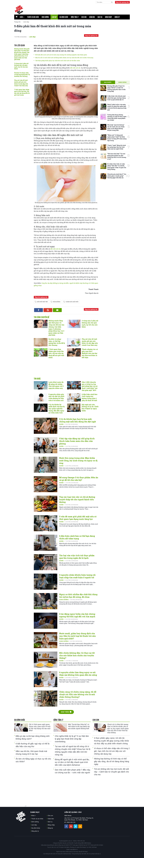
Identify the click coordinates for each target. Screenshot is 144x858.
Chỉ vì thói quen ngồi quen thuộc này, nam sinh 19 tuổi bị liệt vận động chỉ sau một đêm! (39, 727)
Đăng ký (117, 17)
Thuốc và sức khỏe (33, 17)
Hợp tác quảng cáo (122, 2)
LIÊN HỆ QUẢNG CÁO (73, 812)
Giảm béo (92, 17)
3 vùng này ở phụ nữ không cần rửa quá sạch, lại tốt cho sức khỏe (21, 66)
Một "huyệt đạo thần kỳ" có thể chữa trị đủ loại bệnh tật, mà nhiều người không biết (79, 726)
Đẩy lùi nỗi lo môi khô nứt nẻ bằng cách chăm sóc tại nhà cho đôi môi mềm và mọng (64, 58)
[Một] (60, 727)
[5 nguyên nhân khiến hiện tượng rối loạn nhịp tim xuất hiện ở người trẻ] (45, 582)
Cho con (83, 17)
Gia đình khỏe (63, 17)
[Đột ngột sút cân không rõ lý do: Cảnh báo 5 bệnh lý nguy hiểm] (74, 408)
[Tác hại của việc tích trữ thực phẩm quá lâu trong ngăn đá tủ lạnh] (45, 562)
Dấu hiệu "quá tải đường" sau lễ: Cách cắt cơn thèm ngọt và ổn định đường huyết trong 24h (116, 127)
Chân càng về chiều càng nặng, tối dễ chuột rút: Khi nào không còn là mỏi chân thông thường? (77, 694)
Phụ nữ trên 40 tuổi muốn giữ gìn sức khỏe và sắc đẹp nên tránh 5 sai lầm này (21, 83)
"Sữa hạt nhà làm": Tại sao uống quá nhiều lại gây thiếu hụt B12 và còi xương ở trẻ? (116, 156)
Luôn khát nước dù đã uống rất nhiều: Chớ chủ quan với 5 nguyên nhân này (55, 385)
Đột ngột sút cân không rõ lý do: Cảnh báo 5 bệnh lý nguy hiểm (90, 407)
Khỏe (22, 17)
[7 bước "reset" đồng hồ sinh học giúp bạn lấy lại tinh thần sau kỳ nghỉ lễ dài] (103, 147)
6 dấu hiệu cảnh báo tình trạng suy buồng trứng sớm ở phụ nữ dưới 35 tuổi (89, 397)
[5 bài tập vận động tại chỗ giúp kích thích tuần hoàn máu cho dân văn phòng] (45, 445)
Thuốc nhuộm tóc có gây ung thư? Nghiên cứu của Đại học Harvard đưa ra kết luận (90, 353)
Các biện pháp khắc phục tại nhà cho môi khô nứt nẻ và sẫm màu (57, 60)
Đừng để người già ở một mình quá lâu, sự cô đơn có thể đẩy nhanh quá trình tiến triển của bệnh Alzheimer (72, 762)
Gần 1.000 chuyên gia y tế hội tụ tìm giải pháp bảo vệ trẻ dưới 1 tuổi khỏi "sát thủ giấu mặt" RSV (89, 386)
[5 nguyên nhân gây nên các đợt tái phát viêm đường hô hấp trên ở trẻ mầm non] (41, 397)
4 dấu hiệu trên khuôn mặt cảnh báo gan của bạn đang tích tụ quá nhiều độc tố (116, 98)
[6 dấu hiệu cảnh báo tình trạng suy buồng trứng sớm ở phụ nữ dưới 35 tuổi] (74, 397)
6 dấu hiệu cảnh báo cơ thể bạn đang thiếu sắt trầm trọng (77, 537)
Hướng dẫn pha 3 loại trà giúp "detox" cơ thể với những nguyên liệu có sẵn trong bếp (116, 88)
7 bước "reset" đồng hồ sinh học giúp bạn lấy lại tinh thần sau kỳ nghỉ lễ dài (116, 147)
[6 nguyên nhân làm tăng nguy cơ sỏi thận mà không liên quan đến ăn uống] (45, 679)
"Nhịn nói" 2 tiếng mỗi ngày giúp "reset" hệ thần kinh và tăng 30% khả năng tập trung (116, 137)
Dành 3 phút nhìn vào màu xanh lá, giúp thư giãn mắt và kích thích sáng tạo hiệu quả (116, 107)
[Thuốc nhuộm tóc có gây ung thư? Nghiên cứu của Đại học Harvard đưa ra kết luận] (74, 352)
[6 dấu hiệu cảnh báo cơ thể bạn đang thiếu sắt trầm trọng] (45, 543)
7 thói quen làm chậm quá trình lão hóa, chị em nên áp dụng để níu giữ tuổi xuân (22, 92)
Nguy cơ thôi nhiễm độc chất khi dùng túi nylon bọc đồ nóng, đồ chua (78, 595)
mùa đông (56, 301)
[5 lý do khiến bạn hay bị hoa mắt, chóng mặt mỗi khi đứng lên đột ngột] (45, 426)
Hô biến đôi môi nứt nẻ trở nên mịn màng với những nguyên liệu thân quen (61, 55)
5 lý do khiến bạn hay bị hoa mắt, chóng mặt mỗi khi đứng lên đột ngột (77, 420)
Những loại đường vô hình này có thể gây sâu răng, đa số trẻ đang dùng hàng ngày (111, 761)
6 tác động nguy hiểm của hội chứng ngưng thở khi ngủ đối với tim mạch (77, 615)
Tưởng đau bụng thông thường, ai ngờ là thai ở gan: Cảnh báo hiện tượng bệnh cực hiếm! (117, 117)
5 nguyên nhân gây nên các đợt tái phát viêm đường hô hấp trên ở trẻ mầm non (56, 397)
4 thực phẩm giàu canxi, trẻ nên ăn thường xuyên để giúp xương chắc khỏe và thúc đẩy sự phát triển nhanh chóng (111, 741)
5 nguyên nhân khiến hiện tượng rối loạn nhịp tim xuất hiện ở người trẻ (77, 576)
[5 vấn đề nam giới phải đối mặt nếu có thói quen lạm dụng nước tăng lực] (45, 523)
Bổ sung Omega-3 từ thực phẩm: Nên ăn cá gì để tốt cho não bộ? (78, 478)
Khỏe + (62, 424)
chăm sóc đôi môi (72, 301)
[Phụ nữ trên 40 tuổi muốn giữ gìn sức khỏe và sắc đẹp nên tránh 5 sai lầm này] (74, 342)
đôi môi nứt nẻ (75, 68)
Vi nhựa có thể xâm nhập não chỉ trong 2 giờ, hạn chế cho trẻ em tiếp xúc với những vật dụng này (112, 751)
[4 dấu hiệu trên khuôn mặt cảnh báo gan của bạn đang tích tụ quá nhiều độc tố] (103, 98)
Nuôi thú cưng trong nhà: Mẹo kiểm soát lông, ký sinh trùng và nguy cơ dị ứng (78, 460)
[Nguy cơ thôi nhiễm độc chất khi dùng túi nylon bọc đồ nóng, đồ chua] (45, 601)
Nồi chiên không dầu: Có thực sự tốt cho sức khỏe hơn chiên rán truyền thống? (77, 655)
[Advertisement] (82, 9)
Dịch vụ (100, 17)
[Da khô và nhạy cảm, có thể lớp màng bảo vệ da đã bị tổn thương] (41, 342)
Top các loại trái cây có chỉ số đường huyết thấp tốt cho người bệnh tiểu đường (77, 499)
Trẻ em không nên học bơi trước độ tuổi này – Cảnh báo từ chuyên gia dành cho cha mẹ (111, 772)
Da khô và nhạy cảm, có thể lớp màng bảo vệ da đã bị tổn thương (22, 74)
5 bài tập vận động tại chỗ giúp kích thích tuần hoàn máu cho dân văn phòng (77, 441)
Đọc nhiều (107, 82)
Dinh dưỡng (45, 17)
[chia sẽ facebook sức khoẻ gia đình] (66, 826)
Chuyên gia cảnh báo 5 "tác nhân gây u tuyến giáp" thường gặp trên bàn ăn (116, 176)
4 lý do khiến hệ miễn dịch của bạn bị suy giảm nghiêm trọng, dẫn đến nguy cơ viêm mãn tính (56, 408)
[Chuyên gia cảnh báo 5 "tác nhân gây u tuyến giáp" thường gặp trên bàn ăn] (103, 176)
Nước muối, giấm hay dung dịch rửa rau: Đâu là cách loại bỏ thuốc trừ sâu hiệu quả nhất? (77, 636)
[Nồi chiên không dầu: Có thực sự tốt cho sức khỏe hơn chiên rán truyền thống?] (45, 660)
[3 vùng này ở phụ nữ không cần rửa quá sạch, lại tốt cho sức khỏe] (74, 324)
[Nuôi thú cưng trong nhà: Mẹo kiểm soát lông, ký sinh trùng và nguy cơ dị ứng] (45, 465)
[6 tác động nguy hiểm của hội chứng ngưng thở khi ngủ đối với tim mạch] (45, 621)
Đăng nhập (108, 17)
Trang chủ (17, 22)
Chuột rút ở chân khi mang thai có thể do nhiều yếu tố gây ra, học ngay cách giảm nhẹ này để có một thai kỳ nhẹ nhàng (118, 728)
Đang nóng (122, 82)
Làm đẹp (54, 17)
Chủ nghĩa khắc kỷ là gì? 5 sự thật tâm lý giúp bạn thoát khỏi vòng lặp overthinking (72, 739)
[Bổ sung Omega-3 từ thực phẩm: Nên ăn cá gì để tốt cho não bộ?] (45, 484)
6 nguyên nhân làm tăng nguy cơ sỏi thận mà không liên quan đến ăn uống (78, 673)
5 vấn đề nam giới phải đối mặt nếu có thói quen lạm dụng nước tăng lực (77, 517)
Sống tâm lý (75, 17)
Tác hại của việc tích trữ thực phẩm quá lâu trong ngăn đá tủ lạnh (76, 556)
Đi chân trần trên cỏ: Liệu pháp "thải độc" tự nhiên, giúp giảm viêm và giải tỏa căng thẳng (116, 166)
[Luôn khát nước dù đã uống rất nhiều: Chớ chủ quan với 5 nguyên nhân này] (41, 385)
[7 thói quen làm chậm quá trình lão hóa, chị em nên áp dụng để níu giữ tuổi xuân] (41, 352)
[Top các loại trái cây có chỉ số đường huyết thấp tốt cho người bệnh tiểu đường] (45, 504)
